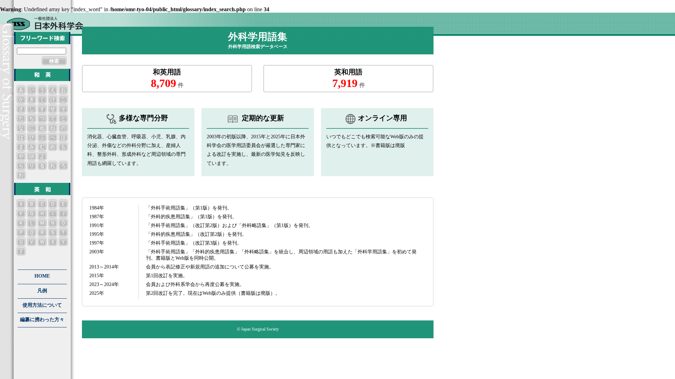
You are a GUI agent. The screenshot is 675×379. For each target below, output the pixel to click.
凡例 (42, 290)
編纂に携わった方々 (42, 319)
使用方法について (42, 305)
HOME (42, 276)
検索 (54, 61)
